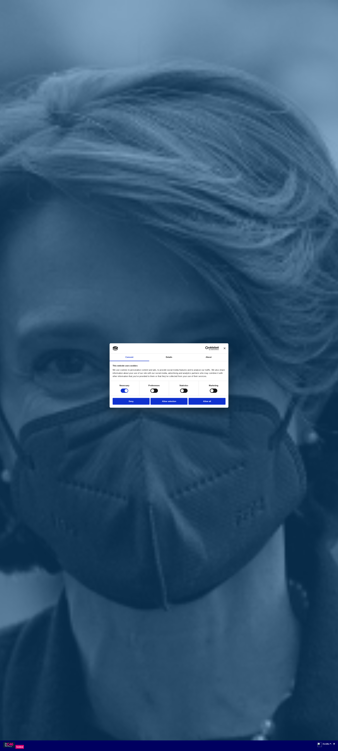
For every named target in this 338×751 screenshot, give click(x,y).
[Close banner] (225, 348)
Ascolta (326, 744)
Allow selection (169, 401)
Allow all (207, 401)
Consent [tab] (129, 357)
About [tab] (209, 357)
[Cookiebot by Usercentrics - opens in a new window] (207, 348)
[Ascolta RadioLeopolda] (319, 745)
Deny (131, 401)
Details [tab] (169, 357)
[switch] (154, 391)
